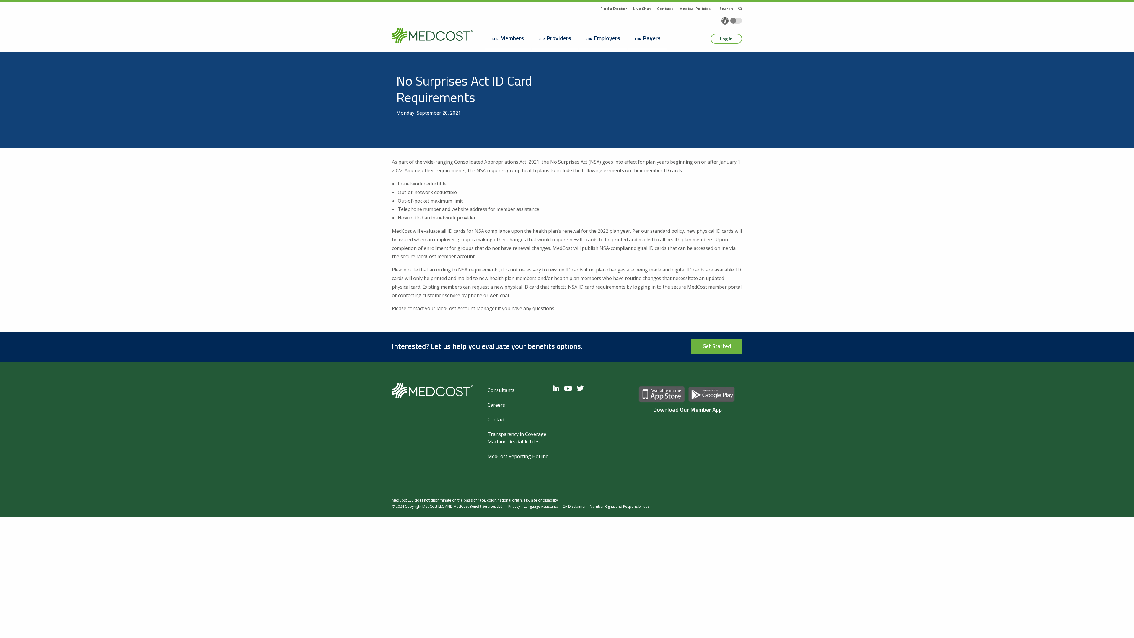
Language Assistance (541, 506)
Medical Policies (695, 8)
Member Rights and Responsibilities (619, 506)
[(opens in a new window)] (557, 388)
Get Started (717, 346)
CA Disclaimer (574, 506)
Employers (607, 38)
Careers (496, 405)
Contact (665, 8)
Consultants (501, 390)
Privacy (514, 506)
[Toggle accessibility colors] (736, 21)
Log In (726, 38)
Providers (558, 38)
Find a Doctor (613, 8)
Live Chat (642, 8)
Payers (652, 38)
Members (512, 38)
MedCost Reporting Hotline (518, 456)
